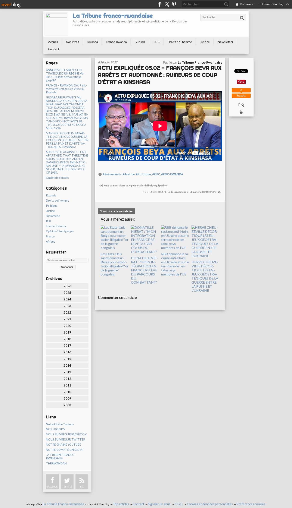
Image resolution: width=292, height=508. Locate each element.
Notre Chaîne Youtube (60, 424)
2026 (67, 286)
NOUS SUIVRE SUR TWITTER (65, 439)
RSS (82, 487)
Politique (51, 205)
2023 (67, 306)
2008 (67, 405)
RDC (156, 42)
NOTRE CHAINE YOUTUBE (63, 444)
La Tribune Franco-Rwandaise (63, 504)
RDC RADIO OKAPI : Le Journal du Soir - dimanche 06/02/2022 (180, 191)
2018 (67, 339)
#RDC (156, 174)
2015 (67, 359)
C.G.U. (179, 504)
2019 (67, 332)
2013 (67, 372)
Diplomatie (53, 216)
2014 (67, 365)
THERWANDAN (56, 463)
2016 (67, 352)
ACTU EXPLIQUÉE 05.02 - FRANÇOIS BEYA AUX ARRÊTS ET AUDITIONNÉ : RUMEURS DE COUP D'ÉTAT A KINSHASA (159, 74)
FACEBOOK (52, 487)
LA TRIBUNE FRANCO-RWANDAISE (61, 456)
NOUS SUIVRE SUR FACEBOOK (66, 434)
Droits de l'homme (180, 42)
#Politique (143, 174)
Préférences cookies (250, 504)
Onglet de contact (57, 177)
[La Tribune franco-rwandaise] (56, 24)
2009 (67, 398)
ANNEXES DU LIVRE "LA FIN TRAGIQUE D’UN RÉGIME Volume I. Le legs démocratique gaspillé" (65, 75)
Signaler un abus (159, 504)
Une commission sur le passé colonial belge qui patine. (135, 185)
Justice (205, 42)
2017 (67, 345)
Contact (53, 49)
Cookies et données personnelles (210, 504)
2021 (67, 319)
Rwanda (92, 42)
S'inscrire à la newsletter (116, 211)
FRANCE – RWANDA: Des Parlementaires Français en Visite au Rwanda (66, 89)
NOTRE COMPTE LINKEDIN (64, 449)
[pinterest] (174, 4)
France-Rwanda (116, 42)
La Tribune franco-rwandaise (113, 15)
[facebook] (159, 4)
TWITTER (67, 487)
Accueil (53, 42)
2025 (67, 292)
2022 (67, 312)
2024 (67, 299)
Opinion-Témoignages (60, 231)
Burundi (140, 42)
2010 (67, 392)
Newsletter (225, 42)
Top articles (121, 504)
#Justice (129, 174)
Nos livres (72, 42)
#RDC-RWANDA (172, 174)
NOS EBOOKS (55, 429)
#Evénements (112, 174)
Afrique (50, 241)
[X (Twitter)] (167, 4)
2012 (67, 379)
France (50, 236)
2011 (67, 385)
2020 (67, 326)
